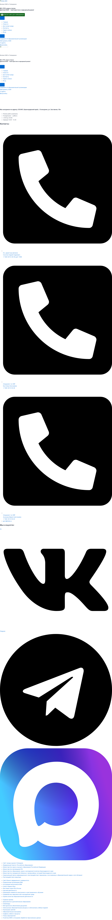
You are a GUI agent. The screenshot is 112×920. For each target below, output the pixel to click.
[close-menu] (2, 36)
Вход (4, 32)
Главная (5, 22)
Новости (5, 24)
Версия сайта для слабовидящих (14, 14)
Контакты (6, 28)
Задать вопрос (7, 30)
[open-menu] (2, 18)
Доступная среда (8, 26)
